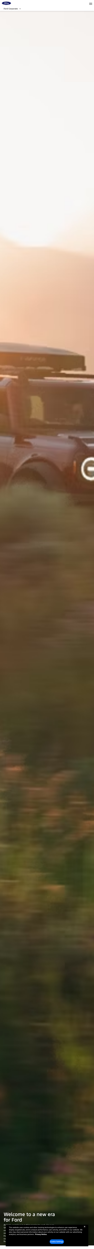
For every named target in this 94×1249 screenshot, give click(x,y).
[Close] (84, 1228)
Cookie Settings (56, 1242)
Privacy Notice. (41, 1234)
